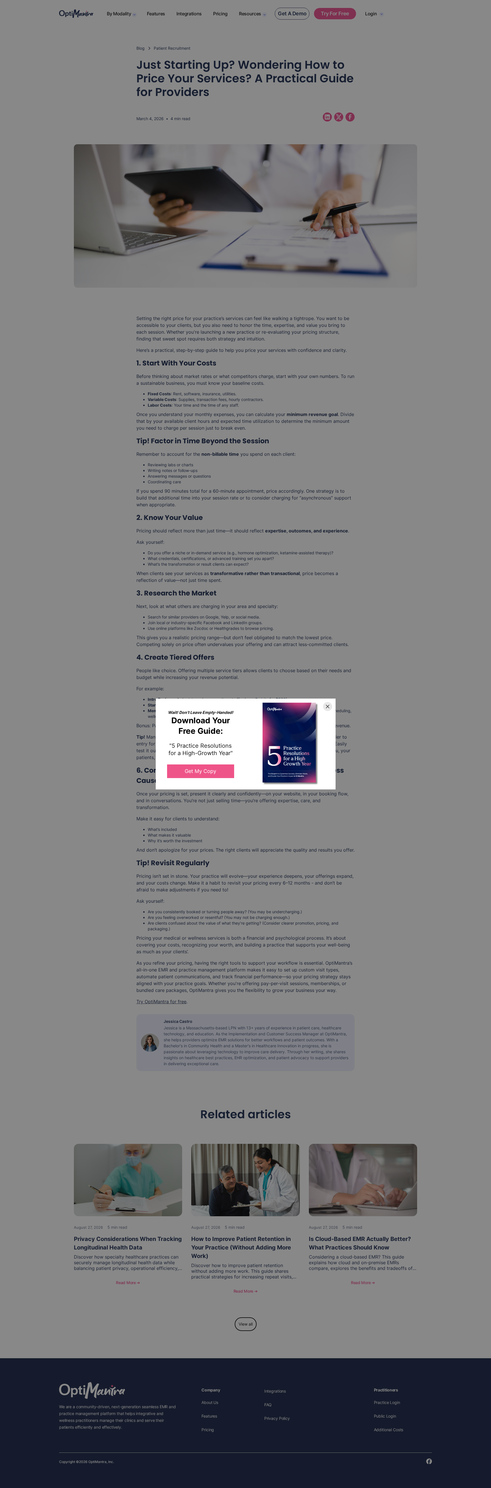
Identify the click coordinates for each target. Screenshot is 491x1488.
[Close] (327, 706)
